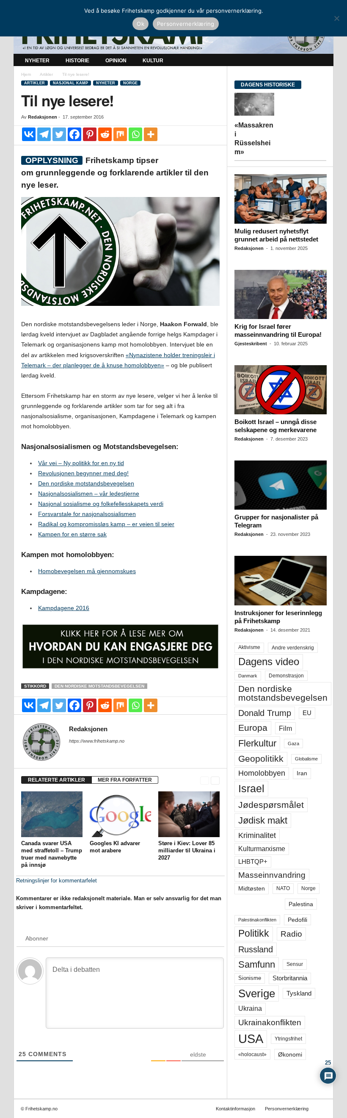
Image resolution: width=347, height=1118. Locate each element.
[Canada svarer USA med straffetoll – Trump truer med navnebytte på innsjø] (52, 814)
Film (285, 728)
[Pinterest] (89, 134)
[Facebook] (74, 134)
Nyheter (37, 61)
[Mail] (74, 753)
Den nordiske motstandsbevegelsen (86, 483)
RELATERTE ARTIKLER (56, 780)
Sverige (256, 993)
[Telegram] (44, 134)
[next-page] (215, 780)
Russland (255, 949)
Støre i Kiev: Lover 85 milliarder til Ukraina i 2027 (186, 850)
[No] (336, 18)
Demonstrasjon (286, 676)
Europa (252, 727)
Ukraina (250, 1008)
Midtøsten (251, 888)
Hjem (26, 74)
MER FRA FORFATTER (125, 780)
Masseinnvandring (272, 875)
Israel (251, 788)
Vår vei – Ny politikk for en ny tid (81, 463)
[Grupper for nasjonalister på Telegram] (280, 485)
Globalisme (306, 758)
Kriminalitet (257, 835)
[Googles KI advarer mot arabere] (120, 814)
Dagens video (268, 661)
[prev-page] (204, 780)
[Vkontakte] (29, 134)
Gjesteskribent (250, 343)
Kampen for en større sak (72, 534)
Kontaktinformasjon (235, 1108)
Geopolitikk (261, 758)
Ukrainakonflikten (269, 1022)
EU (307, 713)
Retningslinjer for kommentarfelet (56, 880)
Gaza (293, 743)
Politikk (253, 933)
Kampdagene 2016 (63, 608)
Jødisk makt (262, 820)
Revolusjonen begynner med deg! (83, 473)
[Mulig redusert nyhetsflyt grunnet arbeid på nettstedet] (280, 198)
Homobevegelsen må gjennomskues (87, 571)
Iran (302, 773)
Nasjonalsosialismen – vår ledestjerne (88, 493)
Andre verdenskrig (293, 648)
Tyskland (298, 993)
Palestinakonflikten (257, 919)
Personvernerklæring (286, 1108)
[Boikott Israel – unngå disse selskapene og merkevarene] (280, 389)
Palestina (301, 904)
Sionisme (249, 978)
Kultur (153, 61)
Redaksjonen (42, 116)
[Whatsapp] (135, 134)
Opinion (116, 61)
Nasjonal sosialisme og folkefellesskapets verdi (100, 503)
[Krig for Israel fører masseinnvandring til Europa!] (280, 294)
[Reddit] (105, 134)
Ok (140, 23)
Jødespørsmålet (271, 805)
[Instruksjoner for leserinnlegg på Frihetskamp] (280, 580)
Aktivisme (249, 647)
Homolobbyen (261, 773)
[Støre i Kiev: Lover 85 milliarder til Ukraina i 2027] (189, 814)
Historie (77, 61)
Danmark (247, 675)
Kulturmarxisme (261, 848)
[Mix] (120, 134)
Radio (291, 933)
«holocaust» (252, 1054)
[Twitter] (59, 134)
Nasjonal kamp (70, 83)
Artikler (46, 74)
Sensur (294, 964)
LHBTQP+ (252, 861)
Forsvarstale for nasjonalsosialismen (87, 513)
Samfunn (256, 964)
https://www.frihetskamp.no (96, 740)
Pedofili (297, 919)
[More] (150, 134)
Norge (130, 83)
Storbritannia (290, 978)
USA (250, 1039)
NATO (283, 888)
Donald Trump (264, 713)
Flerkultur (257, 743)
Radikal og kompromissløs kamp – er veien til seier (106, 524)
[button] (320, 60)
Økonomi (290, 1054)
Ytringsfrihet (288, 1038)
